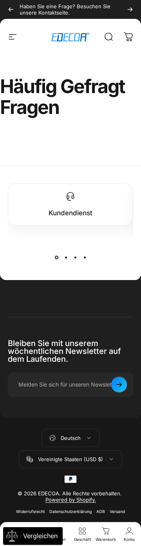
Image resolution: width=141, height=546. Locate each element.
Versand (117, 511)
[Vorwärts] (130, 9)
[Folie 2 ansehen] (65, 257)
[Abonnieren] (119, 384)
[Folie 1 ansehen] (56, 257)
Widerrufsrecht (30, 511)
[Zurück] (11, 9)
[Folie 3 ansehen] (75, 257)
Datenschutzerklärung (70, 511)
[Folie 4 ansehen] (84, 257)
